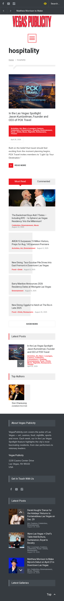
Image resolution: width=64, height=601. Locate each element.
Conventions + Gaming (30, 130)
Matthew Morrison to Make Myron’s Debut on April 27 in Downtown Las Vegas (30, 11)
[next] (20, 363)
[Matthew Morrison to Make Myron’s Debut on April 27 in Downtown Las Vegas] (16, 565)
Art (20, 128)
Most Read (20, 181)
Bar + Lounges (33, 547)
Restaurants (41, 132)
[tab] (20, 183)
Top (49, 594)
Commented (43, 181)
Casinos (40, 128)
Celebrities (15, 130)
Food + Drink (16, 132)
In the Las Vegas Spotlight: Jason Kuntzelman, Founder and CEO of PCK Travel (28, 117)
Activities (14, 128)
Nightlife (31, 132)
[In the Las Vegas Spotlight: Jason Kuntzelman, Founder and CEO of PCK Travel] (32, 91)
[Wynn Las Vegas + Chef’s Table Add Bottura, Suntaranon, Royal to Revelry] (16, 540)
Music (24, 132)
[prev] (20, 347)
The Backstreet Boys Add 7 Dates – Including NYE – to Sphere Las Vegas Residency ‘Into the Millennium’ (30, 218)
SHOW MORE (32, 324)
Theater (14, 134)
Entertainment (46, 130)
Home (11, 60)
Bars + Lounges (29, 128)
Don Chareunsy (19, 403)
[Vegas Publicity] (32, 23)
